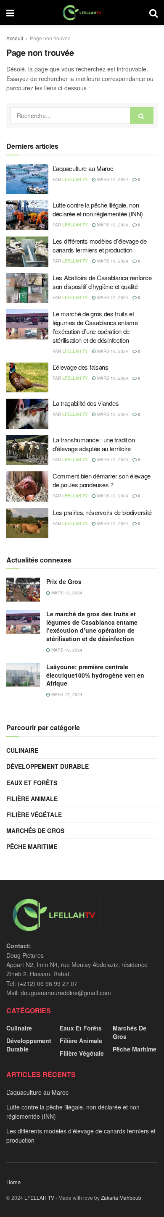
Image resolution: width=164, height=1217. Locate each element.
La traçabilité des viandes (86, 403)
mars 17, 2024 (66, 694)
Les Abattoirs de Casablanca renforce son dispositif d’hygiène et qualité (102, 282)
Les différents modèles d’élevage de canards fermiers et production (100, 245)
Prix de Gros (64, 581)
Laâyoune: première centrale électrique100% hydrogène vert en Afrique (95, 674)
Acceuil (14, 38)
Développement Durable (47, 766)
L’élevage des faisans (80, 367)
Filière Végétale (34, 814)
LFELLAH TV (75, 179)
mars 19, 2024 (112, 179)
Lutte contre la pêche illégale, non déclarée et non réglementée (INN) (98, 209)
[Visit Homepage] (82, 12)
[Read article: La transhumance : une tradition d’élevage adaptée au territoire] (27, 450)
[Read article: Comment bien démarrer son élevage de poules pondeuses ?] (27, 486)
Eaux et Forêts (31, 782)
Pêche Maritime (31, 846)
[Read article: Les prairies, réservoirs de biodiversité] (27, 523)
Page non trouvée (50, 38)
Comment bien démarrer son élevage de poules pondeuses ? (102, 480)
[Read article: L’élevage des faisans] (27, 378)
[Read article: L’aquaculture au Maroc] (27, 179)
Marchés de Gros (35, 830)
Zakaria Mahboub (121, 1197)
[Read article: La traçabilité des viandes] (27, 414)
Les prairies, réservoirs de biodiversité (102, 512)
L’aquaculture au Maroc (83, 168)
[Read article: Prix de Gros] (23, 590)
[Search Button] (153, 12)
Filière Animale (32, 798)
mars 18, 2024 (66, 593)
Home (13, 1182)
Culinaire (22, 750)
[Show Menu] (10, 12)
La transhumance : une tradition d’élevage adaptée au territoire (94, 444)
